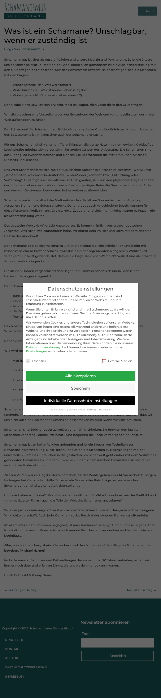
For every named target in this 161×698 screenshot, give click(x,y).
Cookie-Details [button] (58, 409)
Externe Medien (120, 361)
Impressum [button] (105, 409)
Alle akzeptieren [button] (80, 376)
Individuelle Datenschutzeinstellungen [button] (80, 400)
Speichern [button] (80, 388)
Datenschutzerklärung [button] (82, 409)
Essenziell (39, 361)
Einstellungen (36, 351)
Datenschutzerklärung (43, 347)
